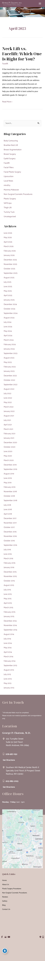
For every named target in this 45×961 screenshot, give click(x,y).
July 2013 (7, 674)
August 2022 (9, 389)
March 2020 (9, 460)
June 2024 (8, 326)
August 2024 (9, 317)
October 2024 (9, 308)
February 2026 (10, 251)
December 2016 (10, 531)
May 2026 (8, 237)
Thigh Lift (8, 207)
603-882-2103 (12, 781)
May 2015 (7, 598)
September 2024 (10, 313)
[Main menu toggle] (40, 3)
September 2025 (10, 273)
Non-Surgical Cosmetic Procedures (18, 194)
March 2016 (8, 558)
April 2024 (8, 335)
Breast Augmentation (13, 149)
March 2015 (8, 607)
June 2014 (8, 643)
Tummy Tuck (9, 212)
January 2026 (9, 255)
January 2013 (9, 687)
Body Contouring (11, 140)
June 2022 (8, 398)
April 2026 (8, 242)
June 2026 (8, 233)
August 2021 (9, 415)
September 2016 (10, 545)
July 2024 (7, 322)
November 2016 (10, 536)
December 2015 (10, 572)
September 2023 (10, 353)
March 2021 (8, 429)
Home (4, 880)
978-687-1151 (11, 754)
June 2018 (8, 509)
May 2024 (8, 331)
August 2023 (9, 358)
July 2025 (7, 282)
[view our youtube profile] (8, 937)
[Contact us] (40, 937)
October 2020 (9, 447)
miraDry (7, 185)
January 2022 (9, 411)
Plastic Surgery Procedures (11, 888)
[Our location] (43, 937)
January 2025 (9, 300)
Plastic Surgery (10, 198)
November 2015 (10, 576)
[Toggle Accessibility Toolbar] (4, 950)
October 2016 (9, 540)
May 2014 (7, 647)
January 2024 (9, 349)
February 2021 (9, 433)
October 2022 (9, 380)
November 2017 (10, 523)
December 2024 (10, 304)
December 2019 (10, 464)
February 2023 (10, 366)
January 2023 (9, 371)
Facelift (5, 63)
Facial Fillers (9, 167)
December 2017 (10, 518)
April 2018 (8, 514)
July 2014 (7, 638)
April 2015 (8, 603)
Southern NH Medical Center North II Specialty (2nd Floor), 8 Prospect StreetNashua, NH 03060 (23, 771)
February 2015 (9, 612)
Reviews (5, 896)
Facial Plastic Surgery (12, 172)
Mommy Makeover (11, 189)
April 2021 (8, 424)
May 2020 (8, 456)
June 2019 (8, 478)
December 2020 (10, 442)
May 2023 (8, 362)
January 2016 (9, 567)
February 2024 (10, 344)
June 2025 (8, 286)
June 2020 (8, 451)
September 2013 (10, 665)
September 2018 (10, 500)
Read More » (7, 102)
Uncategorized (10, 216)
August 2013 (9, 670)
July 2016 (7, 549)
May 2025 (8, 291)
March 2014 (8, 656)
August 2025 (9, 277)
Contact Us (6, 909)
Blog (3, 905)
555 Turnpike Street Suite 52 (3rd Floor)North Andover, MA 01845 (17, 742)
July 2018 (7, 505)
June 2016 (8, 554)
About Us (5, 884)
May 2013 (7, 683)
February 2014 (9, 661)
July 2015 (7, 589)
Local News (8, 181)
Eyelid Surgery (9, 158)
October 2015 (9, 580)
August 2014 (9, 634)
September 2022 (10, 384)
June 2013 (8, 679)
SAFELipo (8, 203)
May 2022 (8, 402)
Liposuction (8, 176)
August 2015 (9, 585)
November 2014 (10, 625)
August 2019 (9, 473)
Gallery (4, 901)
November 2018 (10, 491)
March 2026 (8, 246)
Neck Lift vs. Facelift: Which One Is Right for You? (22, 54)
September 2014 (10, 629)
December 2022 (10, 375)
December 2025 (10, 259)
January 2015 (9, 616)
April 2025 (8, 295)
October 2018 (9, 496)
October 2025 (9, 268)
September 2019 (10, 469)
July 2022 (7, 393)
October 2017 (9, 527)
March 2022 (8, 407)
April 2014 (8, 652)
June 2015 (8, 594)
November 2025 (10, 264)
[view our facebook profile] (2, 937)
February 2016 (9, 563)
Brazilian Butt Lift (11, 145)
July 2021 (7, 420)
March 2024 (9, 340)
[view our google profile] (5, 937)
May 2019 (7, 482)
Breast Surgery (10, 154)
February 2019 (9, 487)
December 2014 (10, 621)
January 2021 (9, 438)
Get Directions (9, 760)
